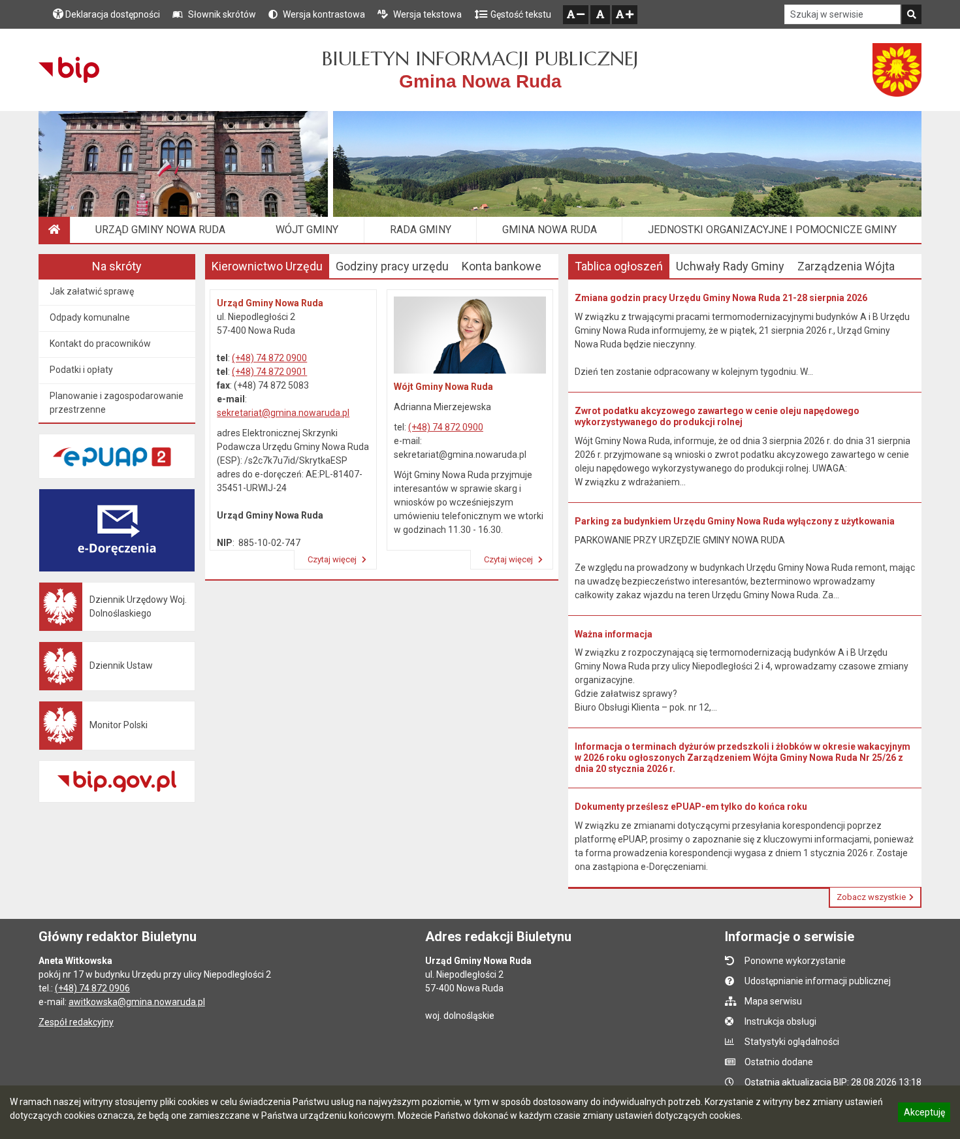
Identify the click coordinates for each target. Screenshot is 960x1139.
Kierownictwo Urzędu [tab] (267, 266)
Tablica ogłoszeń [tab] (619, 266)
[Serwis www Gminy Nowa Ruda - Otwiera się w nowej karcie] (897, 70)
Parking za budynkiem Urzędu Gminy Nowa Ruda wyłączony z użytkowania (735, 521)
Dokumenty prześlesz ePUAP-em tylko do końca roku (691, 806)
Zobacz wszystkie (871, 897)
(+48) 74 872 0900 (269, 358)
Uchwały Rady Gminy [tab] (730, 266)
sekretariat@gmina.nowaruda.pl (283, 413)
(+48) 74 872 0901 (269, 371)
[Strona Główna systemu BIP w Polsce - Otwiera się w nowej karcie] (69, 70)
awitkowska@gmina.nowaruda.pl (137, 1002)
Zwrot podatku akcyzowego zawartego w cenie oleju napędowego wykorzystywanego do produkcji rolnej (717, 416)
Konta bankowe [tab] (501, 266)
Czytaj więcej (333, 559)
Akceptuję (924, 1114)
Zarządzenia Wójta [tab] (846, 266)
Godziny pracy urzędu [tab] (392, 266)
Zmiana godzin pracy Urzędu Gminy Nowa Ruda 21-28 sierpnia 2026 (721, 298)
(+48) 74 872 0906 (92, 988)
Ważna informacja (613, 634)
